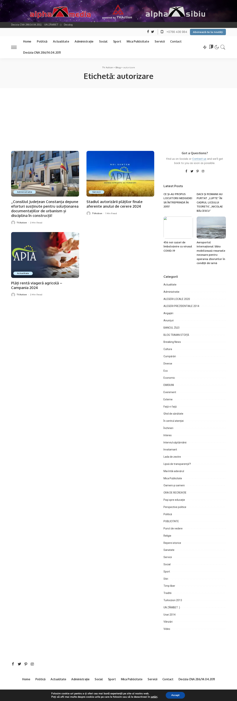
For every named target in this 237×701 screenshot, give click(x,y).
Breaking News (172, 341)
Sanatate (168, 549)
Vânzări (168, 621)
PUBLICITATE (171, 521)
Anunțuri (168, 320)
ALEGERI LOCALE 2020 (176, 299)
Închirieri (168, 428)
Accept (175, 695)
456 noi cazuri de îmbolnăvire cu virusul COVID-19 (177, 246)
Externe (168, 399)
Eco (165, 370)
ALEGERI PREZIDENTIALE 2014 (181, 306)
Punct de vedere (173, 528)
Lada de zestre (172, 456)
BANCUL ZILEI (171, 327)
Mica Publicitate (172, 478)
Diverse (167, 363)
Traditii (167, 593)
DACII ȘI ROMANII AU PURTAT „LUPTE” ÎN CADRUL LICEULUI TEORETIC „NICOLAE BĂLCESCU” (210, 202)
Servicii (96, 192)
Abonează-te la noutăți (208, 32)
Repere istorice (172, 542)
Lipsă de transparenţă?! (177, 463)
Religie (167, 535)
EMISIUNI (168, 385)
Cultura (167, 349)
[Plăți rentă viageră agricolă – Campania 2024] (45, 255)
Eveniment (169, 392)
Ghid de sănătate (173, 413)
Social (167, 564)
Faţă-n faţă (170, 406)
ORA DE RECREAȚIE (174, 492)
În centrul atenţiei (173, 420)
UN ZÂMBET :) (171, 607)
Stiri (165, 578)
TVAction (21, 223)
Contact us (199, 159)
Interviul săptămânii (174, 442)
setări (154, 697)
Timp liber (169, 585)
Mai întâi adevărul (173, 471)
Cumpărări (169, 356)
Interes (167, 435)
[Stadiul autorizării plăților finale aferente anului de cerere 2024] (120, 174)
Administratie (24, 192)
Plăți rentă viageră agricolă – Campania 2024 (36, 285)
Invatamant (170, 449)
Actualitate (23, 273)
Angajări (168, 313)
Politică (167, 514)
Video (166, 628)
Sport (166, 571)
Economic (169, 377)
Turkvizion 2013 (172, 600)
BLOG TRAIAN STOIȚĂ (176, 334)
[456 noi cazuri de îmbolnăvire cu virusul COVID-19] (178, 228)
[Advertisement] (118, 116)
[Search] (223, 47)
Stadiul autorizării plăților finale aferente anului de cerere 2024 (114, 204)
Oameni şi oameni (174, 485)
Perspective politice (174, 507)
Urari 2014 (169, 614)
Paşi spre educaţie (174, 499)
